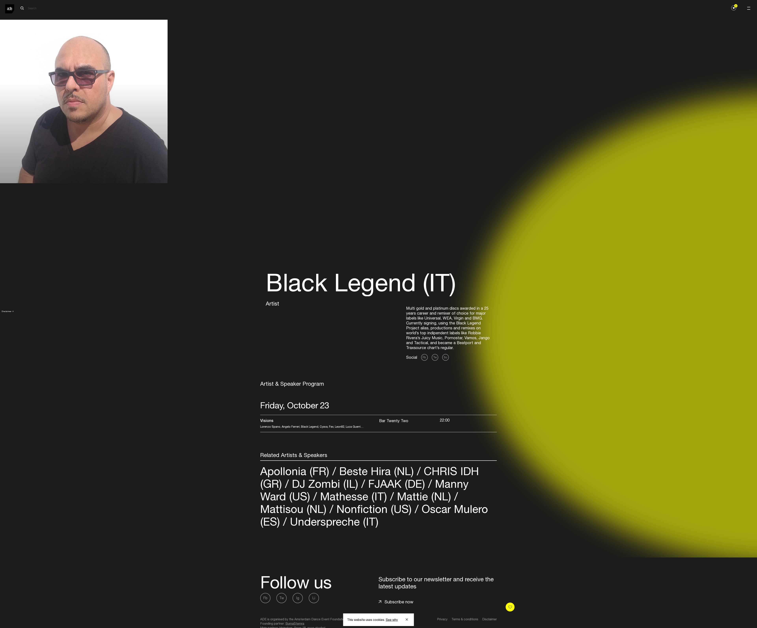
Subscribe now (398, 601)
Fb (424, 357)
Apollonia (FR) (296, 471)
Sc (445, 357)
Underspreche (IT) (332, 521)
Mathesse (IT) (353, 496)
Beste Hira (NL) (376, 471)
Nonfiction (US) (374, 509)
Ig (297, 598)
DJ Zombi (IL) (325, 483)
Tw (435, 357)
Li (313, 598)
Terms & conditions (464, 619)
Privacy (442, 619)
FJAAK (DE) (396, 483)
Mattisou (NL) (295, 509)
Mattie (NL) (424, 496)
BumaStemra (294, 623)
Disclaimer (6, 311)
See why (392, 619)
